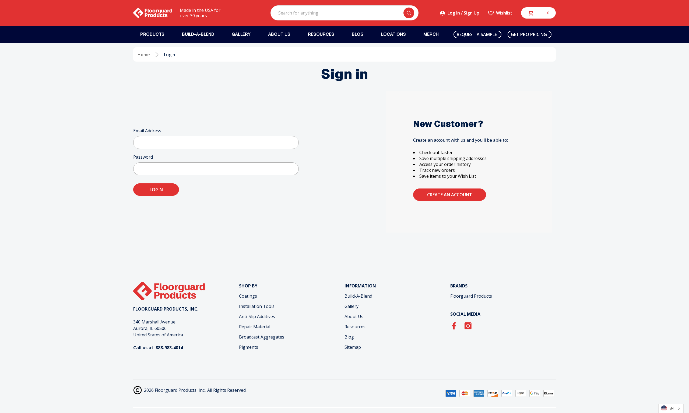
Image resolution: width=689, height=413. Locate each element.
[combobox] (671, 408)
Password (143, 157)
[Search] (408, 13)
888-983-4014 (169, 348)
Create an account (449, 195)
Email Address (147, 130)
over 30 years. (194, 16)
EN (672, 408)
